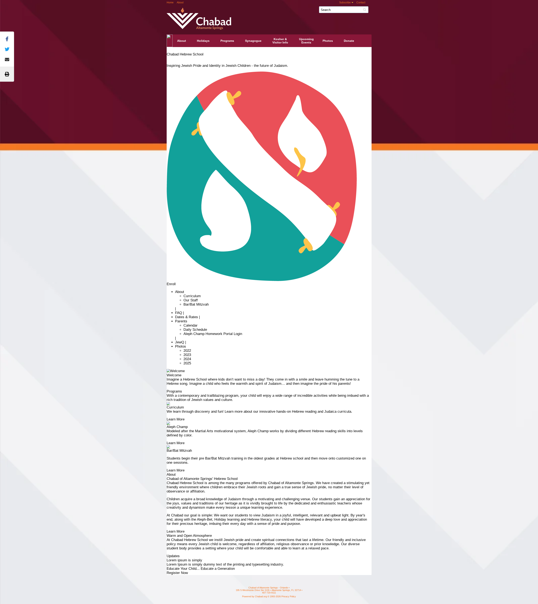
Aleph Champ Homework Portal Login (212, 334)
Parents (181, 321)
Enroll (171, 284)
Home (170, 2)
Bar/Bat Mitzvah (196, 304)
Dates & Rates (186, 317)
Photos (328, 40)
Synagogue (253, 40)
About (180, 2)
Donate (349, 40)
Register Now (177, 573)
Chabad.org (261, 596)
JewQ (179, 342)
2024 (187, 359)
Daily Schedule (195, 330)
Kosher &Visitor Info (280, 40)
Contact (360, 2)
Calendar (190, 325)
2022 (187, 351)
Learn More (176, 419)
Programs (227, 40)
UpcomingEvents (306, 40)
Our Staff (190, 300)
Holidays (203, 40)
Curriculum (192, 296)
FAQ (178, 313)
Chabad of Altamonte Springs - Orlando (281, 16)
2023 (187, 355)
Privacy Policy (288, 596)
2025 (187, 363)
